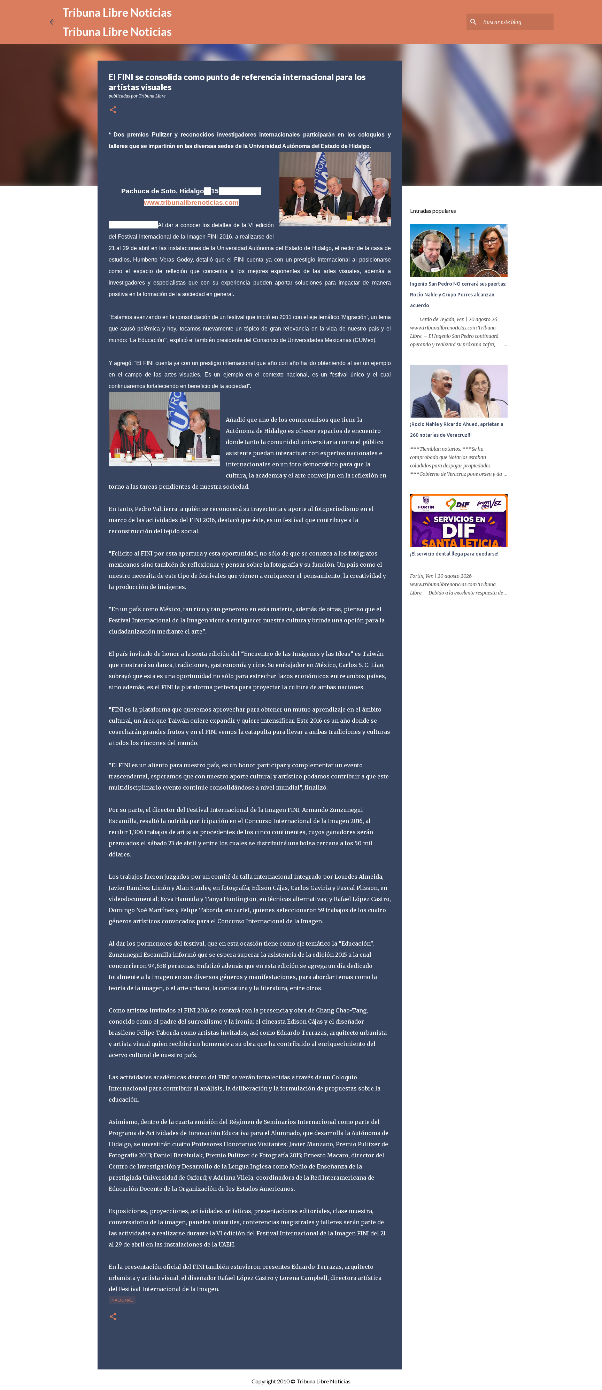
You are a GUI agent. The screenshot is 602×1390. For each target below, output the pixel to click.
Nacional (122, 1300)
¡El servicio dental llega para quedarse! (454, 554)
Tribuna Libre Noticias (117, 12)
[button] (113, 110)
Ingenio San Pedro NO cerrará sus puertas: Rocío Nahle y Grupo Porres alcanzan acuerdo (458, 294)
